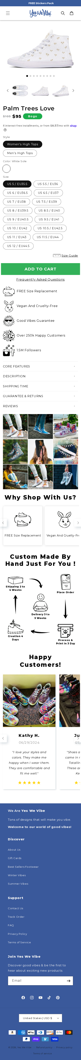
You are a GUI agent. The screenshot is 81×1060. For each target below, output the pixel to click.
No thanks (40, 557)
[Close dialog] (75, 499)
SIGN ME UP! (40, 550)
